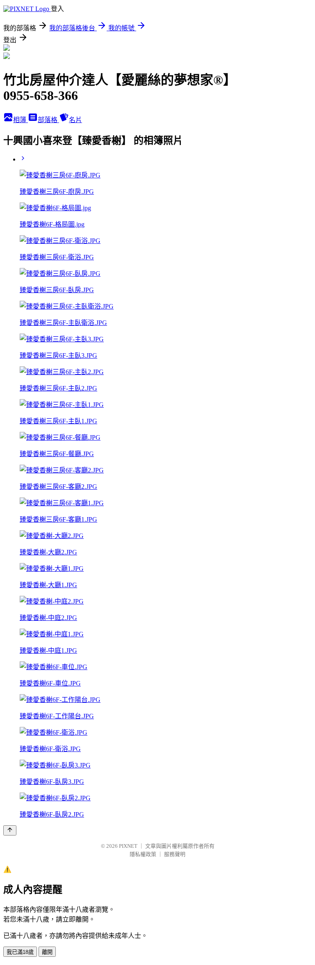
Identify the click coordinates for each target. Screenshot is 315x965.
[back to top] (9, 830)
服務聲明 (174, 854)
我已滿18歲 (20, 952)
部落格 (48, 119)
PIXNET (128, 846)
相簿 (20, 119)
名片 (75, 119)
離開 (47, 952)
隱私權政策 (143, 854)
